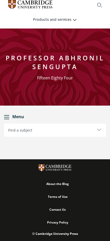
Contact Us (57, 209)
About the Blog (57, 184)
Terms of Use (58, 196)
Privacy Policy (57, 222)
